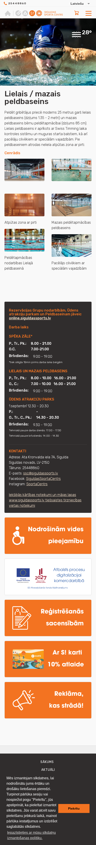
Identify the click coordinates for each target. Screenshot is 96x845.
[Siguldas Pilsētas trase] (18, 13)
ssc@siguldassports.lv (40, 473)
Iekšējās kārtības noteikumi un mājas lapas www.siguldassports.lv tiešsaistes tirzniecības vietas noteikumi (45, 500)
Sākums (47, 762)
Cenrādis (12, 153)
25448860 (17, 3)
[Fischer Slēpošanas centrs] (25, 13)
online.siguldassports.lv (30, 318)
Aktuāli (48, 770)
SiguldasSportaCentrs (43, 479)
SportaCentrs (37, 484)
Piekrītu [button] (74, 808)
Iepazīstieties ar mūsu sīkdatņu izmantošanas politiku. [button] (31, 835)
